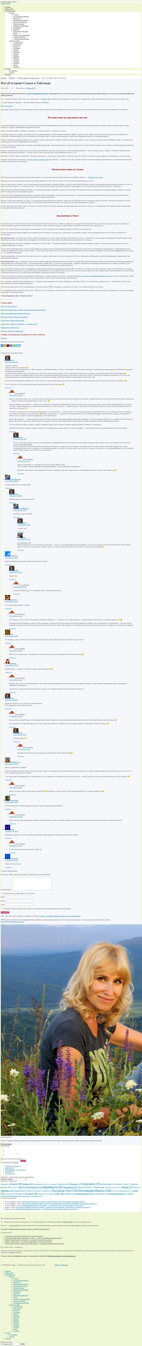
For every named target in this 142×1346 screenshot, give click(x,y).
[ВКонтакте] (2, 345)
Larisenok (13, 600)
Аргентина (17, 1308)
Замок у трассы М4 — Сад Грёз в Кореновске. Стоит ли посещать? (28, 1242)
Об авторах (13, 1335)
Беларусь (16, 1310)
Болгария (54, 1184)
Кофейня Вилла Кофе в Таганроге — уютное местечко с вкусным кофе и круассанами (53, 1205)
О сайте (7, 1333)
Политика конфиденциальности (12, 922)
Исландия (14, 1187)
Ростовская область (95, 1190)
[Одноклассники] (5, 345)
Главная (8, 1271)
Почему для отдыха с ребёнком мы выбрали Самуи (93, 276)
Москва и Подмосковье (21, 1299)
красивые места (84, 1193)
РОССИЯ (8, 1174)
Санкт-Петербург (125, 1191)
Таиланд (4, 338)
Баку (46, 1184)
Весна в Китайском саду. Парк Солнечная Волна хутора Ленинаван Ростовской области (53, 1202)
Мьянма (7, 1190)
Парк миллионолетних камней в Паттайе (15, 313)
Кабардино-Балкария (30, 1187)
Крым (127, 1187)
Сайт (2, 905)
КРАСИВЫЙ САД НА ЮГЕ (15, 1170)
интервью (69, 1194)
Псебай (38, 1191)
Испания (16, 1316)
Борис (7, 1207)
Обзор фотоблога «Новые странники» (14, 317)
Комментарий (6, 890)
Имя (3, 897)
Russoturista (14, 858)
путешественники (117, 1193)
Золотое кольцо (18, 1288)
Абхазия (5, 1184)
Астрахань (38, 1184)
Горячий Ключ (107, 1184)
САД (114, 1191)
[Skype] (16, 345)
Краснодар (102, 1187)
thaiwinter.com (15, 762)
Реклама (8, 1338)
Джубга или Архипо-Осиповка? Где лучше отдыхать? (24, 1236)
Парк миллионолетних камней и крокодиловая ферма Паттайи (23, 310)
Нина (12, 829)
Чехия (15, 1329)
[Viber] (11, 345)
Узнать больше (6, 1144)
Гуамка (119, 1184)
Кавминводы (53, 1186)
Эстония (51, 1194)
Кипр (90, 1187)
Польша (16, 1323)
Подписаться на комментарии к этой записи (19, 893)
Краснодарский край (115, 1187)
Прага (30, 1191)
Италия (16, 1318)
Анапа (27, 1184)
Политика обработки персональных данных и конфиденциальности (25, 1229)
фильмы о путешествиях (32, 1196)
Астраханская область (21, 1280)
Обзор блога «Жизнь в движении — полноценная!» (19, 324)
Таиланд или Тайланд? (9, 306)
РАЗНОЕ (8, 1172)
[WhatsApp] (13, 345)
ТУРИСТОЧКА (67, 1222)
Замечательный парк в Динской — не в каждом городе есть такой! (28, 1240)
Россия (11, 1277)
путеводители (100, 1194)
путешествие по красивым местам (39, 159)
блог (59, 1193)
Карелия (82, 1187)
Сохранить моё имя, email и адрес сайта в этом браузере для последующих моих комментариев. (37, 909)
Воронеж (75, 1184)
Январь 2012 (31, 88)
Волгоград (63, 1184)
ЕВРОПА (8, 1168)
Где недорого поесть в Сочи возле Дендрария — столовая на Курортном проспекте (34, 1243)
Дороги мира (5, 3)
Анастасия (14, 800)
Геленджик (91, 1183)
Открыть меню (6, 2)
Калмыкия (70, 1187)
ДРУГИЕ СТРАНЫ (12, 1166)
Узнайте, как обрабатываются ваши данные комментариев (59, 916)
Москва (137, 1187)
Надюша (13, 663)
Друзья (11, 1336)
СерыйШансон (15, 479)
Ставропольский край (21, 1303)
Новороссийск (20, 1191)
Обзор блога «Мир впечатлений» (12, 320)
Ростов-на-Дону (65, 1190)
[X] (8, 345)
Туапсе (32, 1193)
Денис (12, 360)
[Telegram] (19, 345)
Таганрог (10, 1194)
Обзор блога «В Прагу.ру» (10, 327)
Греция (15, 1314)
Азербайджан (18, 1307)
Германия (16, 1312)
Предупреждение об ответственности (61, 1256)
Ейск (127, 1184)
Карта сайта (9, 1273)
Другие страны (14, 1305)
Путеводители (10, 1275)
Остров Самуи (46, 99)
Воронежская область (21, 1284)
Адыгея (15, 1183)
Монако (16, 1320)
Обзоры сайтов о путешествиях (12, 331)
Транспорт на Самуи (95, 177)
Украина (42, 1194)
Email (3, 901)
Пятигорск (47, 1191)
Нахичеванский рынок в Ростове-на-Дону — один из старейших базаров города (33, 1238)
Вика (24, 537)
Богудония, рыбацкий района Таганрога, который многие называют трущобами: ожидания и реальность (59, 1203)
